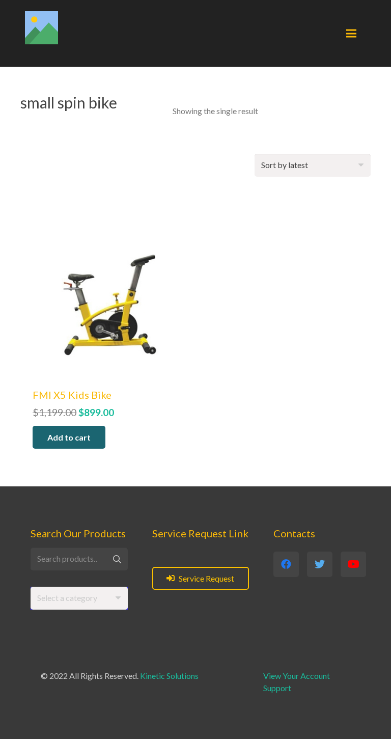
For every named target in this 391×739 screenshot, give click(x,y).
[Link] (41, 27)
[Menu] (351, 33)
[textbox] (67, 598)
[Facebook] (286, 564)
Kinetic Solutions (169, 675)
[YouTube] (353, 564)
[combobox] (79, 598)
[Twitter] (319, 564)
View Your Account (296, 675)
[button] (69, 437)
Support (277, 688)
